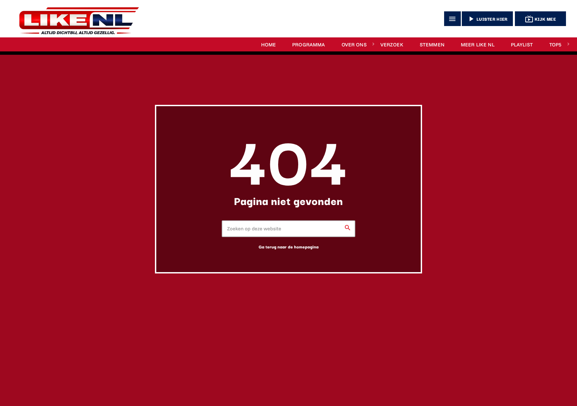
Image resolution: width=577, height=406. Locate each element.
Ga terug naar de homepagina (289, 246)
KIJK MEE (540, 19)
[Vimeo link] (76, 19)
